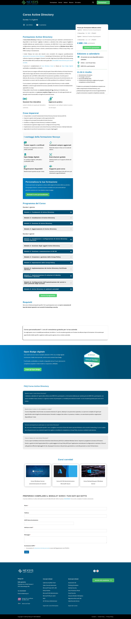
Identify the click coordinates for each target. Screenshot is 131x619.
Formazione (53, 2)
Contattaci (102, 2)
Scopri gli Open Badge (32, 369)
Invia (26, 552)
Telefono (26, 513)
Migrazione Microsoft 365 (74, 598)
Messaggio (27, 534)
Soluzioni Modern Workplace (75, 596)
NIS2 (44, 598)
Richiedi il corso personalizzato (37, 194)
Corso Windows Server (47, 66)
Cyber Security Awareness (49, 585)
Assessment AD (72, 582)
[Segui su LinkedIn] (94, 571)
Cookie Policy (101, 616)
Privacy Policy (109, 616)
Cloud (72, 593)
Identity (72, 588)
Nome (26, 505)
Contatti (94, 616)
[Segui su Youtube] (97, 571)
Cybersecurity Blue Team (49, 582)
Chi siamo (78, 2)
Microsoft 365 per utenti (49, 596)
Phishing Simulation (73, 585)
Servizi (60, 2)
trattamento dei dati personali (41, 548)
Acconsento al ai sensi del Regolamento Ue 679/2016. (47, 548)
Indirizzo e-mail (29, 527)
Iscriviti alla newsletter (102, 580)
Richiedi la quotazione (91, 47)
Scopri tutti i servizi (72, 605)
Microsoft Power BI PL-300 (50, 588)
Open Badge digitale (67, 66)
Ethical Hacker (46, 590)
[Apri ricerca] (93, 2)
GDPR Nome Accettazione (31, 520)
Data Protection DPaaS (74, 590)
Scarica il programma (48, 295)
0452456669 (67, 499)
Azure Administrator (50, 601)
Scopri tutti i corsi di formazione (50, 605)
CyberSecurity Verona (73, 601)
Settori (66, 2)
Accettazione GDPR (29, 545)
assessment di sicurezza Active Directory (33, 56)
